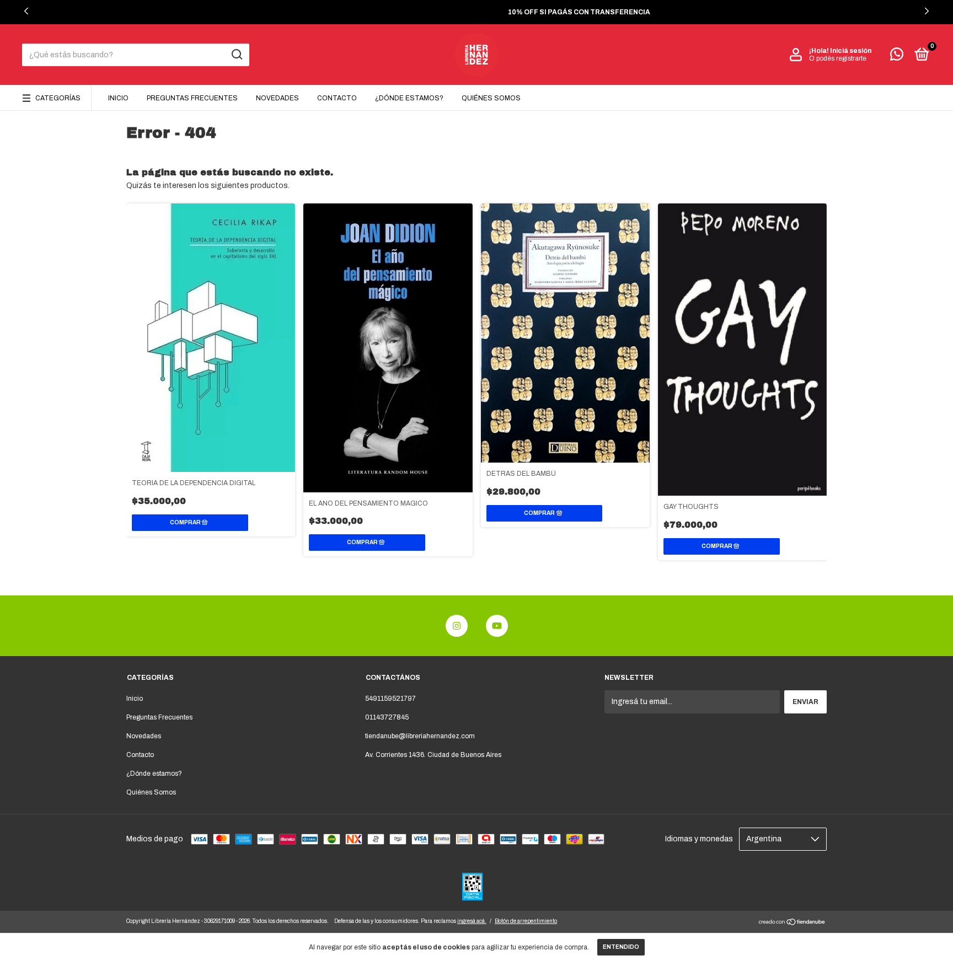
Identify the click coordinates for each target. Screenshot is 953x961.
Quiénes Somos (491, 98)
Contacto (337, 98)
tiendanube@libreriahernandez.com (420, 736)
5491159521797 (390, 698)
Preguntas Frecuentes (192, 98)
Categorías (58, 98)
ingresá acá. (471, 921)
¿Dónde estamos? (409, 98)
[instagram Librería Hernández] (457, 626)
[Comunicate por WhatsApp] (897, 56)
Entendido (621, 947)
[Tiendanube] (792, 923)
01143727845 (387, 717)
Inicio (118, 98)
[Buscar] (236, 55)
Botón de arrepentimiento (526, 921)
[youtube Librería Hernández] (497, 626)
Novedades (277, 98)
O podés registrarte (837, 58)
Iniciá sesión (850, 51)
